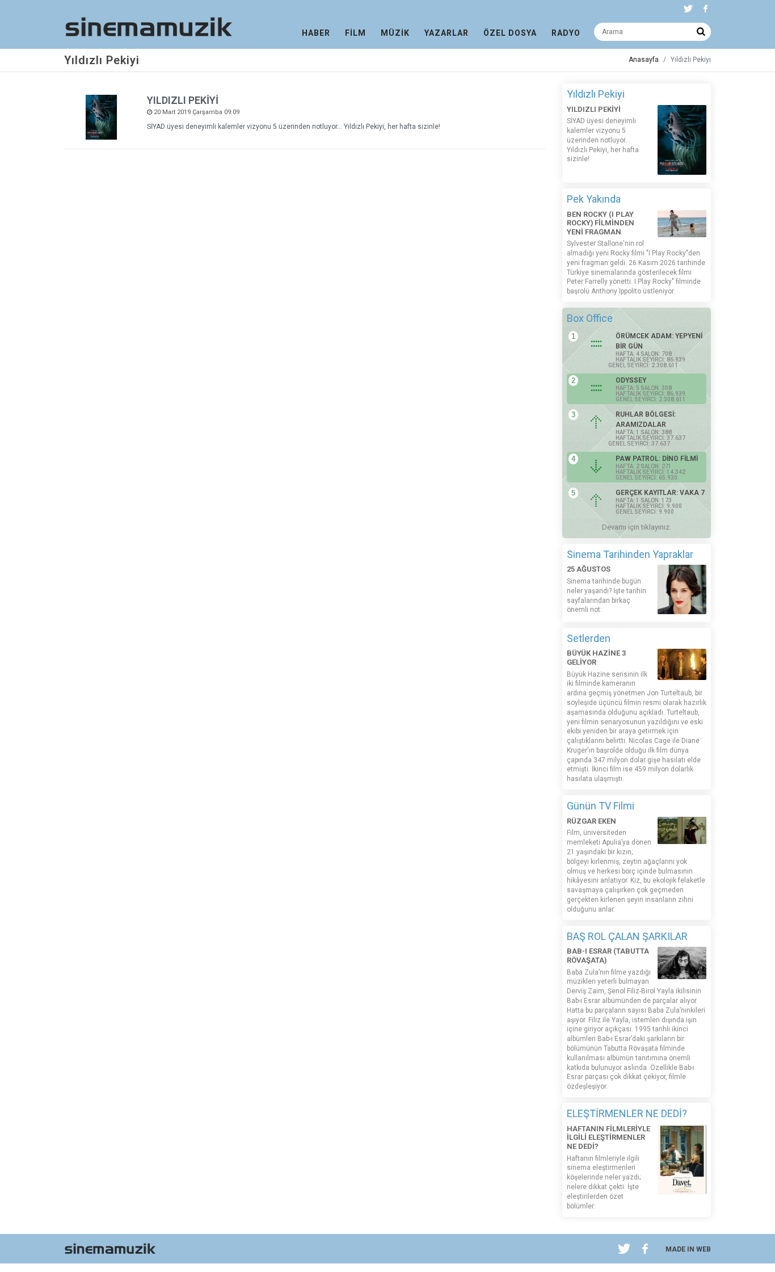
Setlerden (588, 638)
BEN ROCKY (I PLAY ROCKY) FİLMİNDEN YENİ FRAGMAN (600, 223)
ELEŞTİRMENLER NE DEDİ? (627, 1113)
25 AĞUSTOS (588, 569)
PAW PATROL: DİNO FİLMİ (657, 459)
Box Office (590, 318)
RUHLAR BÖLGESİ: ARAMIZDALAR (646, 419)
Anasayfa (644, 60)
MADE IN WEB (688, 1249)
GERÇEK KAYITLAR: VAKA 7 (660, 493)
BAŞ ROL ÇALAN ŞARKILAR (627, 936)
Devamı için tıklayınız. (636, 527)
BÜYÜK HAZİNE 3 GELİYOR (596, 657)
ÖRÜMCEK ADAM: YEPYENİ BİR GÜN (659, 341)
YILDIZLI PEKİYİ (182, 100)
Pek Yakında (594, 199)
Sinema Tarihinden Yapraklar (630, 554)
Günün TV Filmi (600, 806)
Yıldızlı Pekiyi (596, 94)
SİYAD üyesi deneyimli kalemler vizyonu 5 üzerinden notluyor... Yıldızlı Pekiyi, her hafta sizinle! (293, 127)
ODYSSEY (631, 380)
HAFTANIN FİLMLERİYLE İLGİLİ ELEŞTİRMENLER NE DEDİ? (608, 1137)
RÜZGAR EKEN (591, 821)
